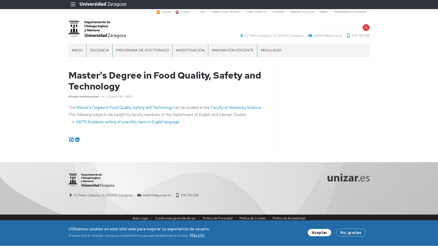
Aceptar (319, 232)
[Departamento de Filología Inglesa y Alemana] (97, 29)
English (185, 12)
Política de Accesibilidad (289, 218)
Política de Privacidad (217, 218)
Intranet (278, 11)
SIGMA (324, 11)
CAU (202, 11)
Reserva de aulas (302, 11)
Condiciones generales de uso (175, 218)
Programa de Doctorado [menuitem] (142, 50)
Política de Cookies (253, 218)
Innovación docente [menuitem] (233, 50)
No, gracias (350, 232)
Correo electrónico (226, 11)
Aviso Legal (140, 218)
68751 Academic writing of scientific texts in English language (128, 121)
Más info (197, 235)
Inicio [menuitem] (77, 50)
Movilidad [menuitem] (271, 50)
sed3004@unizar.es (327, 35)
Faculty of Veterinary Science (236, 107)
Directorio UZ (256, 11)
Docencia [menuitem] (99, 50)
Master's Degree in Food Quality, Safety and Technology (124, 107)
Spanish (167, 12)
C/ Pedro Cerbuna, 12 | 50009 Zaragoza (274, 35)
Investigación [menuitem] (190, 50)
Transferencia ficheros (350, 11)
